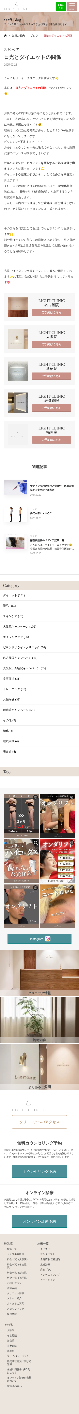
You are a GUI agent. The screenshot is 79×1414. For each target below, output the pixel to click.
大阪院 (10, 1330)
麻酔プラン (46, 1269)
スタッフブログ (15, 1308)
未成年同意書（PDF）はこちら (19, 1371)
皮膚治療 (45, 1264)
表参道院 (12, 1345)
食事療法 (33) (11, 678)
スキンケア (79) (13, 616)
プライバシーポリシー (19, 1356)
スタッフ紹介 (14, 1298)
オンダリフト (47, 1254)
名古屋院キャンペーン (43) (20, 657)
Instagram (36, 939)
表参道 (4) (9, 751)
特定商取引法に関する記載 (19, 1363)
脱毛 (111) (9, 605)
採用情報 (12, 1314)
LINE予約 (61, 6)
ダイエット (46, 1249)
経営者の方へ (14, 1386)
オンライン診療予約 (39, 1221)
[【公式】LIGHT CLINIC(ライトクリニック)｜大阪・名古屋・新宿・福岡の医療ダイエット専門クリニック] (16, 6)
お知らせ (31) (11, 699)
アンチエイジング (50, 1274)
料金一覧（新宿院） (18, 1272)
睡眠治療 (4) (11, 741)
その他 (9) (9, 720)
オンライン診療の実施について (19, 1379)
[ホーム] (5, 35)
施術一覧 (12, 1249)
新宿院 (10, 1340)
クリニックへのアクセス (39, 1122)
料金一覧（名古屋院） (17, 1266)
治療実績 (12, 1288)
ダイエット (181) (14, 595)
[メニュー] (72, 7)
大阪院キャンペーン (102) (19, 626)
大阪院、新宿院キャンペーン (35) (24, 668)
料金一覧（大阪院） (18, 1259)
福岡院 (10, 1350)
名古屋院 (12, 1335)
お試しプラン (14, 1283)
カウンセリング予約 (39, 1172)
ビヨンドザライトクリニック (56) (24, 647)
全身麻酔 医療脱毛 (50, 1259)
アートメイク (47, 1279)
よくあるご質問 (15, 1303)
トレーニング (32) (14, 689)
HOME (8, 1243)
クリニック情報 (15, 1293)
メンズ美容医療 (15, 1254)
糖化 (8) (8, 730)
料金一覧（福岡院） (18, 1277)
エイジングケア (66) (16, 637)
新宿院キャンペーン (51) (19, 709)
